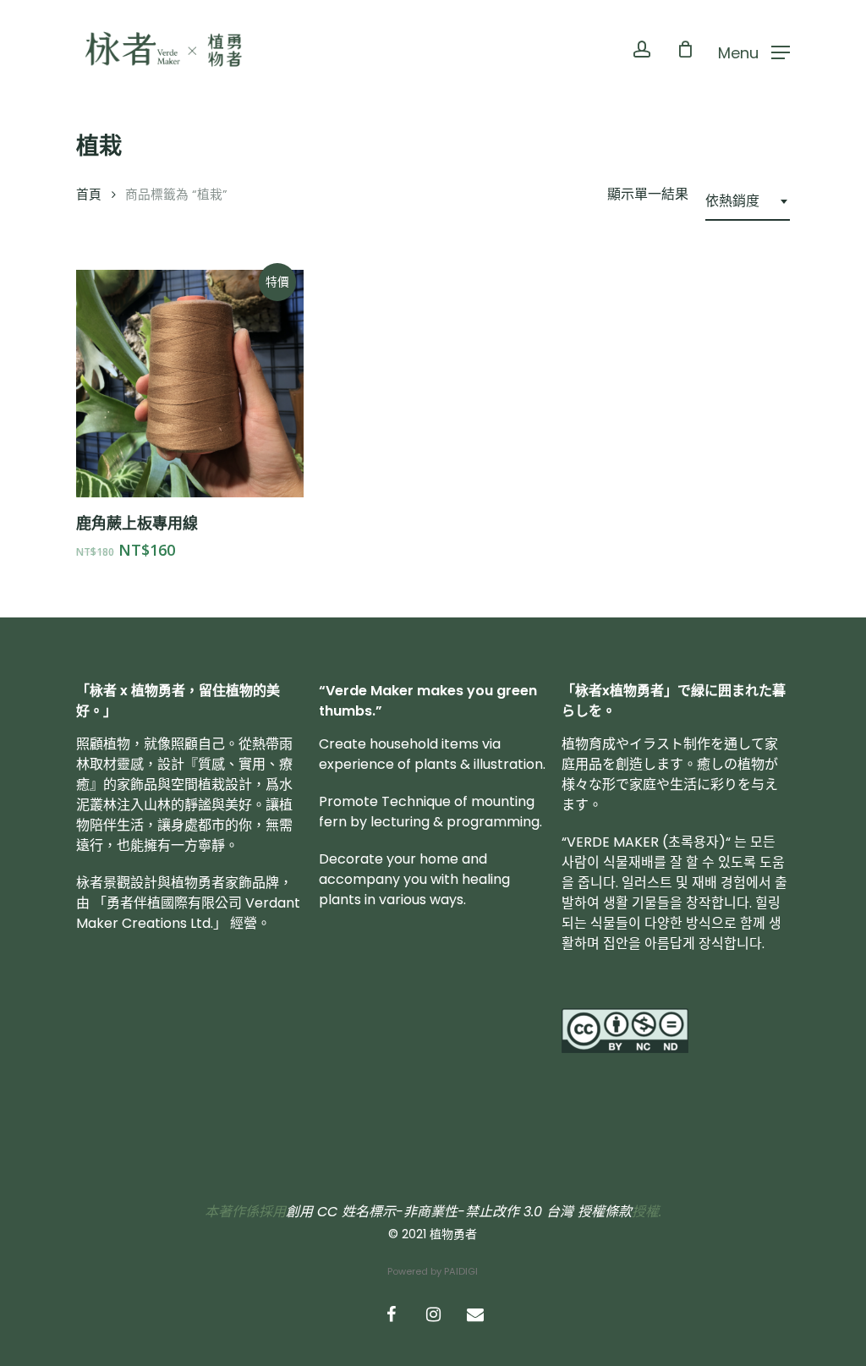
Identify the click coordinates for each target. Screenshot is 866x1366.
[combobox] (747, 201)
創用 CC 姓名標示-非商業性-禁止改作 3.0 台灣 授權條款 (459, 1211)
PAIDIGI (461, 1271)
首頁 (88, 194)
